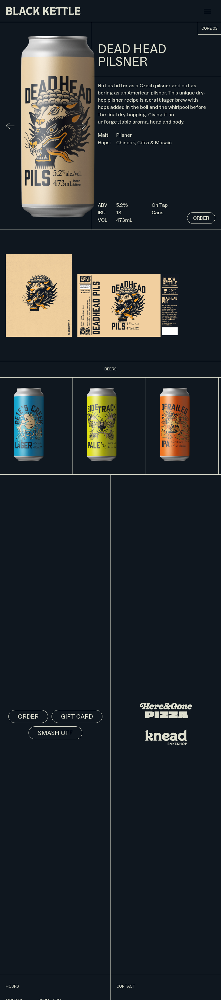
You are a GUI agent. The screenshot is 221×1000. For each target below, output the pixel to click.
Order (201, 218)
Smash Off (55, 733)
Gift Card (77, 716)
